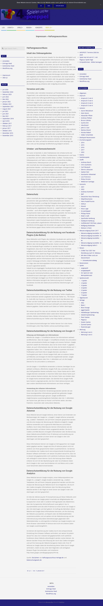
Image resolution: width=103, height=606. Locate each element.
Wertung (82, 330)
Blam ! (83, 305)
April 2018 (6, 121)
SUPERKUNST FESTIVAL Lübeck (91, 223)
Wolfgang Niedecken (88, 226)
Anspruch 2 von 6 (87, 98)
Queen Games (86, 322)
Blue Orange (85, 308)
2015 (82, 145)
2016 (82, 147)
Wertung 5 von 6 (86, 335)
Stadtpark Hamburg (87, 221)
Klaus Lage (84, 209)
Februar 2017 (7, 126)
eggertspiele (85, 310)
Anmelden (6, 61)
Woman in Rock (86, 228)
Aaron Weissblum (87, 111)
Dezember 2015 (8, 133)
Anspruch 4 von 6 (87, 103)
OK (41, 5)
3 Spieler (84, 285)
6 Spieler (84, 293)
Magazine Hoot (49, 602)
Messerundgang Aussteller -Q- (91, 243)
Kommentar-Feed (8, 66)
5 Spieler (84, 290)
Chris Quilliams (86, 165)
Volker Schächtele (87, 135)
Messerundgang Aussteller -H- (91, 236)
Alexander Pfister (87, 115)
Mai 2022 (6, 99)
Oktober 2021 (7, 104)
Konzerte (83, 184)
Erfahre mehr (60, 5)
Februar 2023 (7, 94)
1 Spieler (84, 281)
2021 (82, 187)
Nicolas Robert (86, 132)
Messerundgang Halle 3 (89, 245)
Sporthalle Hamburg (88, 218)
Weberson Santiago (87, 182)
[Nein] (100, 5)
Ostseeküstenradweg (90, 260)
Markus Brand (86, 130)
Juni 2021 (6, 114)
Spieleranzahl (84, 278)
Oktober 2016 (7, 131)
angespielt (84, 268)
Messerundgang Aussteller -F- (91, 233)
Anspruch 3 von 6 (87, 101)
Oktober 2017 (7, 123)
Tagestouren (84, 298)
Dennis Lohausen (87, 169)
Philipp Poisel (85, 213)
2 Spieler (84, 283)
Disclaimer (35, 558)
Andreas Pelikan (86, 118)
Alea (82, 303)
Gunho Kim (85, 123)
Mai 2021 (6, 116)
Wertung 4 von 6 (86, 332)
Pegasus (84, 320)
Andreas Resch (86, 162)
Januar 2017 (7, 128)
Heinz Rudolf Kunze (87, 201)
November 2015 (8, 135)
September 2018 (8, 119)
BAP (82, 194)
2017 (82, 150)
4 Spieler (84, 288)
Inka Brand (84, 125)
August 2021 (7, 109)
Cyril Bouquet (85, 167)
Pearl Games (85, 317)
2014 (82, 142)
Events (82, 155)
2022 (82, 152)
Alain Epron (85, 113)
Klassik (83, 206)
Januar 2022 (7, 102)
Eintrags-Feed (7, 63)
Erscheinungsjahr (85, 140)
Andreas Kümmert (87, 192)
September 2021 (8, 106)
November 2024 (8, 92)
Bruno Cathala (86, 120)
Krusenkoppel (85, 211)
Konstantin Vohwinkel (88, 174)
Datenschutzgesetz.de (34, 560)
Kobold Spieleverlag (87, 315)
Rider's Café (85, 216)
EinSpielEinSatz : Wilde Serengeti (91, 62)
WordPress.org (7, 68)
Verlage (82, 300)
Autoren (82, 108)
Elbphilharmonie (86, 199)
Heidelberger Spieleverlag (90, 312)
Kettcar (83, 204)
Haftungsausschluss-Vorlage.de (52, 558)
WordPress (61, 602)
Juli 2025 (5, 89)
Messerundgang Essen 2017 (89, 231)
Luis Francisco (86, 177)
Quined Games (86, 324)
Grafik (81, 160)
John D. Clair (85, 128)
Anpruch (82, 96)
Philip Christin (86, 179)
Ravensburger (86, 327)
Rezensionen (84, 263)
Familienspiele (84, 157)
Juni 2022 (6, 97)
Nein (49, 5)
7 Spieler (84, 295)
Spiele (82, 265)
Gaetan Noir (85, 172)
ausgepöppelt (85, 270)
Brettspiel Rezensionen (87, 137)
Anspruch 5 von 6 (87, 105)
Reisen (82, 248)
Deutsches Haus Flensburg (90, 196)
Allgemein (83, 93)
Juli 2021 (5, 111)
